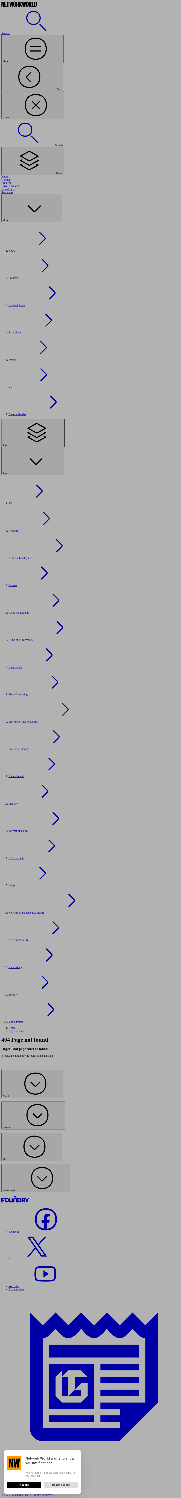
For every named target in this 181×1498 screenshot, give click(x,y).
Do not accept (61, 1484)
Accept (24, 1484)
